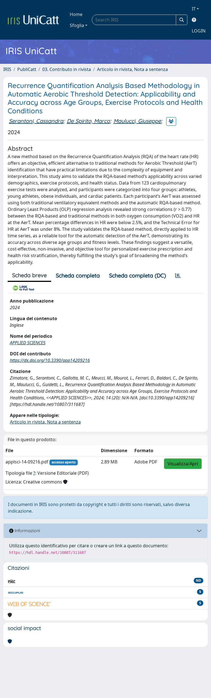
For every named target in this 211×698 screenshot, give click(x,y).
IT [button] (194, 9)
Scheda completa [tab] (78, 275)
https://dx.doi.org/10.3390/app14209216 (50, 360)
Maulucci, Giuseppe (137, 120)
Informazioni (26, 530)
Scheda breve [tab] (29, 275)
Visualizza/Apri (183, 464)
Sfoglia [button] (77, 25)
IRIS (7, 69)
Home (76, 14)
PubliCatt (26, 69)
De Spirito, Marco (88, 120)
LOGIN (199, 31)
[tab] (178, 275)
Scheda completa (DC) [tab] (137, 275)
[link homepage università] (33, 19)
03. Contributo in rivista (66, 69)
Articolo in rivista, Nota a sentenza (132, 69)
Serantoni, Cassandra (36, 120)
